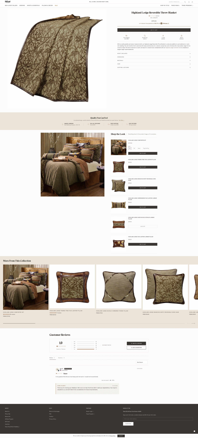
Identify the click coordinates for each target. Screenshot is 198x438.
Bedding (22, 5)
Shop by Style (164, 5)
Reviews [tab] (51, 357)
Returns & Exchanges (54, 411)
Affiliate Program (9, 419)
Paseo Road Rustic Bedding (11, 426)
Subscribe (128, 423)
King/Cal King (146, 148)
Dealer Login (89, 411)
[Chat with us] (194, 431)
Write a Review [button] (137, 343)
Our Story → (121, 120)
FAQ (50, 414)
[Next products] (193, 323)
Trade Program (187, 5)
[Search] (185, 2)
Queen (139, 148)
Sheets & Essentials (33, 5)
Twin (130, 148)
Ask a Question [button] (137, 347)
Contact (51, 416)
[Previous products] (189, 323)
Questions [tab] (60, 357)
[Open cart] (192, 2)
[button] (111, 380)
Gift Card (7, 421)
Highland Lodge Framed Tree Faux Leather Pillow (66, 310)
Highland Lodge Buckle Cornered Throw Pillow (112, 311)
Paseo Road (175, 5)
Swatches (7, 424)
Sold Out (142, 226)
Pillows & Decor (47, 5)
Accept (121, 435)
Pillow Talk (7, 414)
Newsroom (7, 416)
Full (134, 148)
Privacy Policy (52, 419)
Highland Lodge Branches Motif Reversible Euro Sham (161, 312)
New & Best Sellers (11, 5)
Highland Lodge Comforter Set (173, 47)
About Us (7, 411)
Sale (56, 5)
